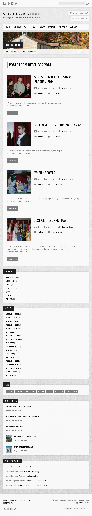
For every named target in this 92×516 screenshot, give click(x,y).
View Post (13, 113)
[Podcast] (8, 3)
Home (7, 52)
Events (22, 500)
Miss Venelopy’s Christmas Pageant (58, 124)
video (61, 391)
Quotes (9, 292)
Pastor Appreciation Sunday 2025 (33, 480)
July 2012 (10, 343)
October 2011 (12, 346)
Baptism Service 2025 (23, 447)
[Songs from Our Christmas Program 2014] (19, 96)
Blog (30, 500)
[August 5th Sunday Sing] (9, 441)
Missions (10, 281)
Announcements (14, 277)
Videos (41, 93)
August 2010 (11, 372)
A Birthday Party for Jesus (18, 407)
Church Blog (13, 44)
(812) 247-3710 (84, 503)
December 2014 (12, 336)
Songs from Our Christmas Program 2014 (53, 79)
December (32, 52)
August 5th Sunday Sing (25, 436)
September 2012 (13, 339)
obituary (41, 391)
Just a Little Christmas (50, 220)
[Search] (87, 4)
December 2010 (12, 361)
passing (49, 391)
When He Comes (44, 172)
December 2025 (12, 314)
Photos (9, 288)
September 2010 (13, 368)
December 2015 (12, 325)
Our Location (8, 503)
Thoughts (11, 295)
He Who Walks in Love (16, 426)
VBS (56, 391)
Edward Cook (67, 88)
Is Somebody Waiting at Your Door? (23, 416)
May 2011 (10, 354)
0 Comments (57, 93)
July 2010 (10, 375)
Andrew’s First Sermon (27, 467)
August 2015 (11, 328)
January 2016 (12, 321)
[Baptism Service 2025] (9, 451)
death (27, 391)
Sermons (13, 500)
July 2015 (10, 332)
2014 (24, 52)
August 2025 (11, 317)
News (8, 284)
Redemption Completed (28, 476)
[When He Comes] (19, 192)
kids (33, 391)
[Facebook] (12, 3)
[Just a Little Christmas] (19, 240)
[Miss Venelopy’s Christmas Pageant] (19, 144)
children (10, 391)
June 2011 (10, 350)
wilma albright (71, 391)
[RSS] (4, 3)
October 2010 (12, 364)
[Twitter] (16, 3)
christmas (19, 391)
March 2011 (11, 357)
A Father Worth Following (29, 471)
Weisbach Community (21, 14)
